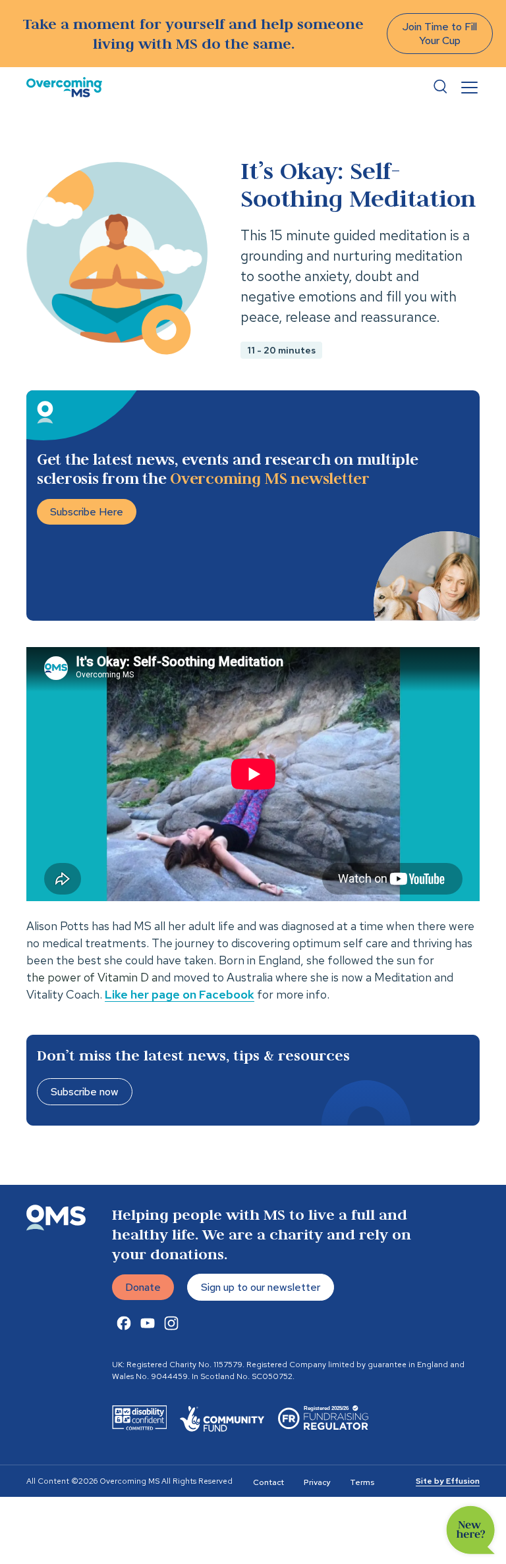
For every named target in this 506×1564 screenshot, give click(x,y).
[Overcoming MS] (64, 87)
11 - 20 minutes (281, 350)
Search (440, 87)
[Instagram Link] (171, 1323)
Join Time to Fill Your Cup (440, 33)
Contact (268, 1482)
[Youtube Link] (147, 1323)
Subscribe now (85, 1092)
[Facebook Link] (124, 1323)
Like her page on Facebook (179, 994)
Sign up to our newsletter (260, 1287)
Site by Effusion (448, 1481)
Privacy (317, 1482)
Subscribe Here (86, 512)
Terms (362, 1482)
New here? (470, 1530)
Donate (143, 1287)
